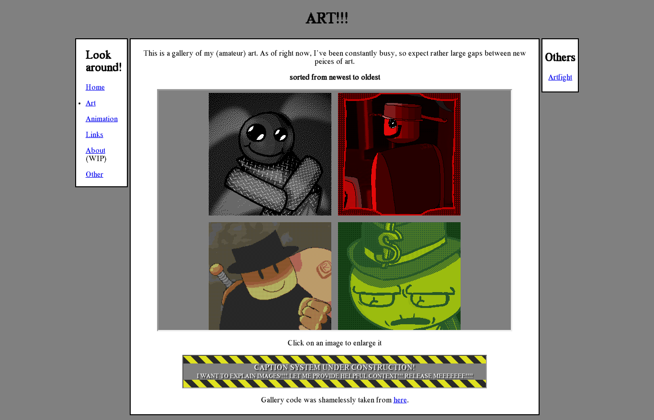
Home (95, 87)
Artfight (560, 77)
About (95, 150)
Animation (102, 119)
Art (91, 103)
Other (94, 174)
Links (94, 134)
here (400, 400)
